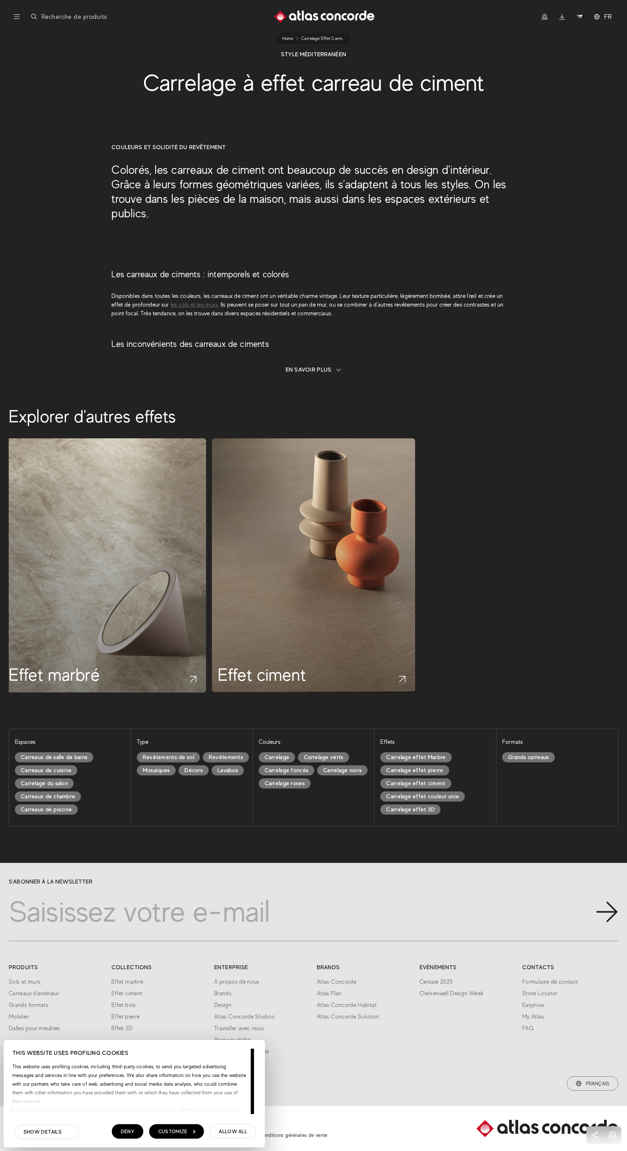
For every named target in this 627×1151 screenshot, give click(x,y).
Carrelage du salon (44, 783)
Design (222, 1005)
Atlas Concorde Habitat (347, 1005)
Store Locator (540, 993)
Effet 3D (121, 1028)
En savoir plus (309, 369)
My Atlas (533, 1016)
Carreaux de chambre (48, 796)
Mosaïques (156, 770)
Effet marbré (127, 982)
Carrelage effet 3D (410, 809)
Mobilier (19, 1016)
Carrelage (277, 757)
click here (189, 1110)
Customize (173, 1131)
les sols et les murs (194, 305)
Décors (193, 770)
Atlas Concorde (336, 982)
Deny (127, 1131)
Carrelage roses (285, 783)
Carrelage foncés (286, 770)
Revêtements (226, 757)
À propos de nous (236, 982)
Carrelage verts (323, 757)
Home (287, 38)
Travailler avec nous (239, 1028)
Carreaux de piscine (46, 809)
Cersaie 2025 (435, 982)
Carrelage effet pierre (414, 770)
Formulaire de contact (550, 982)
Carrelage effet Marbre (416, 757)
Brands (222, 993)
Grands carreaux (528, 757)
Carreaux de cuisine (46, 770)
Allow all (233, 1131)
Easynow (533, 1005)
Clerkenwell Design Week (451, 993)
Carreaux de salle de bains (54, 757)
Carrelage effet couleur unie (422, 796)
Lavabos (227, 770)
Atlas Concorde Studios (244, 1016)
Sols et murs (24, 982)
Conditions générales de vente (293, 1135)
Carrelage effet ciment (415, 783)
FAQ (527, 1028)
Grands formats (28, 1005)
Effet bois (123, 1005)
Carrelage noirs (342, 770)
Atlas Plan (329, 993)
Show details (43, 1132)
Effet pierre (125, 1016)
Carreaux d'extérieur (34, 993)
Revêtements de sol (168, 757)
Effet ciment (126, 993)
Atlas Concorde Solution (348, 1016)
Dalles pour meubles (34, 1028)
